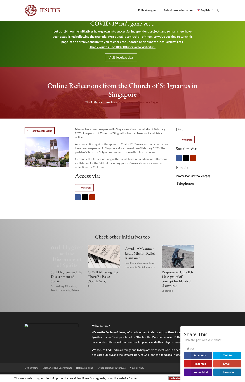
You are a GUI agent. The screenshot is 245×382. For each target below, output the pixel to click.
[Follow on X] (85, 197)
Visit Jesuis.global (121, 57)
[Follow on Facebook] (78, 197)
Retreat (75, 290)
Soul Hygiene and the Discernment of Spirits (66, 276)
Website (86, 187)
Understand (176, 378)
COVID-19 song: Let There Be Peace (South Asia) (103, 276)
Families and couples (136, 263)
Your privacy (137, 367)
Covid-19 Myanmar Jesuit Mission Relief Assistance (140, 253)
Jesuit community (60, 290)
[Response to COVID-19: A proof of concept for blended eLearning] (178, 256)
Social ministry (146, 266)
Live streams (31, 367)
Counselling (57, 286)
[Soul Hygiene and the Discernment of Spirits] (67, 256)
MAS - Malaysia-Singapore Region (138, 102)
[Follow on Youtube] (92, 197)
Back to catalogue (41, 130)
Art (89, 286)
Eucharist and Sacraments (57, 367)
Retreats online (84, 367)
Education (70, 286)
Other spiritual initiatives (112, 367)
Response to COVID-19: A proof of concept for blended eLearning (177, 279)
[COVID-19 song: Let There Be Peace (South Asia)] (104, 256)
